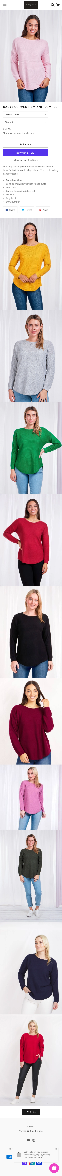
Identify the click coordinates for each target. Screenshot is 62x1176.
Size (7, 122)
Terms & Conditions (31, 1131)
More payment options (25, 159)
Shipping (7, 133)
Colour (8, 114)
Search (31, 1126)
